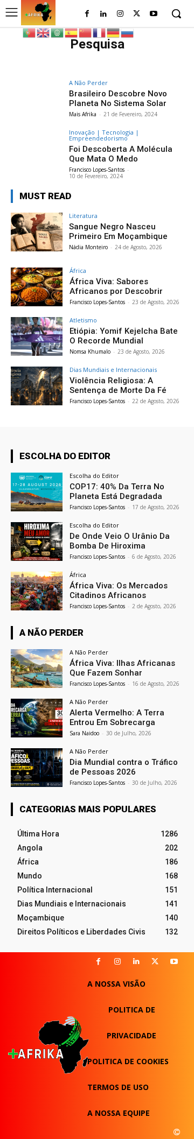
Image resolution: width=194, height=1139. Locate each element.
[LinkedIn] (103, 14)
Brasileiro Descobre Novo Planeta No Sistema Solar (118, 98)
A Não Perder (88, 83)
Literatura (83, 216)
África (78, 270)
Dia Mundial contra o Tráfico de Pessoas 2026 (124, 767)
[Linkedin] (136, 961)
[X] (155, 961)
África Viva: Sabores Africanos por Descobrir (116, 286)
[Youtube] (153, 14)
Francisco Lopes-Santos (96, 169)
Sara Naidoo (84, 733)
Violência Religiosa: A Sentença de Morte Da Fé (118, 385)
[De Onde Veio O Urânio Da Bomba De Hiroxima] (37, 541)
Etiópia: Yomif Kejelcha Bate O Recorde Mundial (124, 336)
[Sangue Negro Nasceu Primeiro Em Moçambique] (37, 232)
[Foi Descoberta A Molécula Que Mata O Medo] (37, 148)
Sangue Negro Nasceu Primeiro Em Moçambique (118, 231)
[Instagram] (120, 14)
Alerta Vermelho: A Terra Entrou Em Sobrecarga (117, 717)
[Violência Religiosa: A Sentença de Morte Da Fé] (37, 386)
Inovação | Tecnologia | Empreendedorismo (104, 135)
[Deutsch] (114, 32)
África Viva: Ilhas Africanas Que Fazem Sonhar (122, 668)
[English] (44, 32)
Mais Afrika (82, 114)
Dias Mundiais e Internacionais (113, 369)
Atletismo (83, 320)
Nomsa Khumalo (90, 351)
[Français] (100, 32)
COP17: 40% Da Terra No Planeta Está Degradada (117, 491)
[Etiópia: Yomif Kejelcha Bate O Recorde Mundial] (37, 336)
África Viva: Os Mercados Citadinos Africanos (119, 590)
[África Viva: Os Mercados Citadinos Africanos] (37, 591)
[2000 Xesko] (176, 1132)
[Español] (72, 32)
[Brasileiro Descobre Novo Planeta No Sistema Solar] (37, 99)
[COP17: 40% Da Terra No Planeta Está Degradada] (37, 492)
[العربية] (58, 32)
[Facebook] (87, 14)
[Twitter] (136, 14)
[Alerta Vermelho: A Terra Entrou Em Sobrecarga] (37, 718)
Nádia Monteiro (88, 247)
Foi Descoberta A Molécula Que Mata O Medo (120, 154)
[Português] (30, 32)
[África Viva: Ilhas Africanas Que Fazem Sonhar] (37, 668)
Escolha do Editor (94, 476)
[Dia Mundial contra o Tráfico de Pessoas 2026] (37, 767)
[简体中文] (86, 32)
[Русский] (128, 32)
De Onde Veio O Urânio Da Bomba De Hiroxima (120, 541)
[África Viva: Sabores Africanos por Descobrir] (37, 287)
